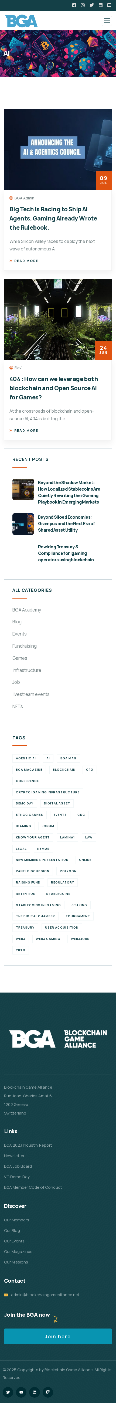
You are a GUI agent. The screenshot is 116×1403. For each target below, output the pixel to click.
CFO (89, 769)
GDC (81, 815)
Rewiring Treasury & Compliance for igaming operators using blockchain (66, 553)
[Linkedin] (34, 1392)
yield (20, 950)
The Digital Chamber (35, 916)
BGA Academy (26, 610)
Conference (27, 781)
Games (19, 658)
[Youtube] (21, 1392)
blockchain (64, 769)
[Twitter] (8, 1392)
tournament (78, 916)
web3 (20, 939)
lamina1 (67, 837)
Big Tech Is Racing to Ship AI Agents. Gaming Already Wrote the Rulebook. (53, 218)
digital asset (57, 803)
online (85, 860)
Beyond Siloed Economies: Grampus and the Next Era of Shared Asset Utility (66, 523)
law (89, 837)
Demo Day (24, 803)
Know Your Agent (33, 837)
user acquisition (62, 927)
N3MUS (43, 849)
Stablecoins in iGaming (38, 905)
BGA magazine (29, 769)
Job (16, 682)
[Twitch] (48, 1392)
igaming (23, 826)
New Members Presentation (42, 860)
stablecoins (58, 894)
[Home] (58, 1039)
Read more (26, 261)
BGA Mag (68, 758)
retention (26, 894)
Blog (17, 622)
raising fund (28, 882)
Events (19, 634)
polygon (68, 871)
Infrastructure (26, 670)
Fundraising (24, 646)
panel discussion (32, 871)
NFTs (17, 706)
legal (21, 849)
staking (79, 905)
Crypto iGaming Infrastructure (48, 792)
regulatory (62, 882)
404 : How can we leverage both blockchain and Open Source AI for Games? (53, 388)
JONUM (48, 826)
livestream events (31, 694)
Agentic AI (26, 758)
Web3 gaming (48, 939)
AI (48, 758)
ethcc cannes (29, 815)
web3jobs (80, 939)
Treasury (25, 927)
